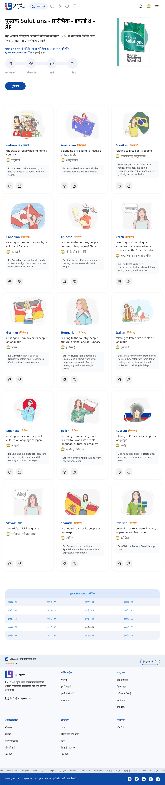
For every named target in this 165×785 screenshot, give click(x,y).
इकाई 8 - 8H (13, 635)
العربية (43, 770)
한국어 (127, 770)
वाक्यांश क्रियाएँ (11, 740)
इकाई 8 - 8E (51, 627)
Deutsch (86, 770)
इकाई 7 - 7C (128, 602)
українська (12, 770)
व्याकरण (65, 720)
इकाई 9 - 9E (128, 635)
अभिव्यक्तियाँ (11, 720)
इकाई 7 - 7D (13, 610)
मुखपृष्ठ (8, 48)
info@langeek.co (20, 698)
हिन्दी (35, 770)
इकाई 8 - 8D (13, 627)
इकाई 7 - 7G (128, 610)
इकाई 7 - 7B (90, 602)
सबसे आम (121, 700)
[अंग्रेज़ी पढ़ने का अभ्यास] (74, 6)
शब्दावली (19, 48)
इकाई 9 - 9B (90, 635)
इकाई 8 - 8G (128, 627)
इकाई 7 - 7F (89, 610)
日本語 (109, 770)
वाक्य (63, 727)
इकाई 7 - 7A (51, 602)
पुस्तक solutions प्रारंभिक (18, 52)
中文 (118, 770)
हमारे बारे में (66, 686)
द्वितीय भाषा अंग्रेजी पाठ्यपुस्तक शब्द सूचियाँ (46, 48)
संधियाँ (8, 734)
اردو (156, 770)
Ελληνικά (147, 770)
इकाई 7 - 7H (13, 618)
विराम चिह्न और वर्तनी (70, 734)
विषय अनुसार (122, 686)
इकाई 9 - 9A (51, 635)
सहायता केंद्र (66, 700)
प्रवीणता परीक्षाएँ (124, 693)
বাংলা (163, 770)
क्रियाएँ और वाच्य (68, 747)
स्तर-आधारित (122, 679)
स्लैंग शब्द (9, 727)
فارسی (63, 770)
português (98, 770)
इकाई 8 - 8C (128, 618)
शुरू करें (15, 86)
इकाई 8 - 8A (51, 618)
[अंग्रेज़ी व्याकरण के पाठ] (52, 6)
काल (63, 740)
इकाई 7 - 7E (51, 610)
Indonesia (74, 770)
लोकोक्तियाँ (10, 747)
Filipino (53, 770)
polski (136, 770)
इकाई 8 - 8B (90, 618)
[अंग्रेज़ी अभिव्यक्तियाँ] (59, 6)
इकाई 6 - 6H (13, 602)
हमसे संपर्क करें (67, 693)
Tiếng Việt (25, 770)
